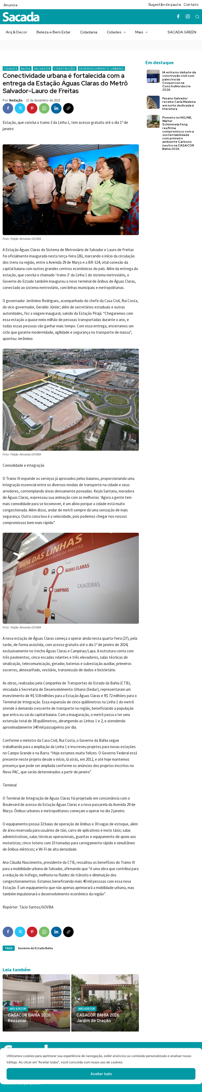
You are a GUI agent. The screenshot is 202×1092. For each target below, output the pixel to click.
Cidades (10, 68)
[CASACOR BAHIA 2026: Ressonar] (36, 1003)
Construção (64, 68)
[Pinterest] (32, 108)
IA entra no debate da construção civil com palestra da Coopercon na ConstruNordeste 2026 (179, 81)
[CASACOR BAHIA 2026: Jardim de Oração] (105, 1003)
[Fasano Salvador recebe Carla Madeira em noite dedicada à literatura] (153, 102)
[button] (197, 16)
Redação (16, 100)
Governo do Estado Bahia (35, 948)
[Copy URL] (68, 108)
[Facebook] (178, 17)
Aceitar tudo (101, 1073)
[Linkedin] (56, 108)
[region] (101, 1070)
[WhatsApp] (44, 108)
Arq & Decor (18, 1008)
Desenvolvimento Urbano (101, 68)
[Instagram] (188, 17)
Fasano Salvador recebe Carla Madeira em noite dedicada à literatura (179, 103)
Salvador (42, 68)
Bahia (26, 68)
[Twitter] (20, 108)
